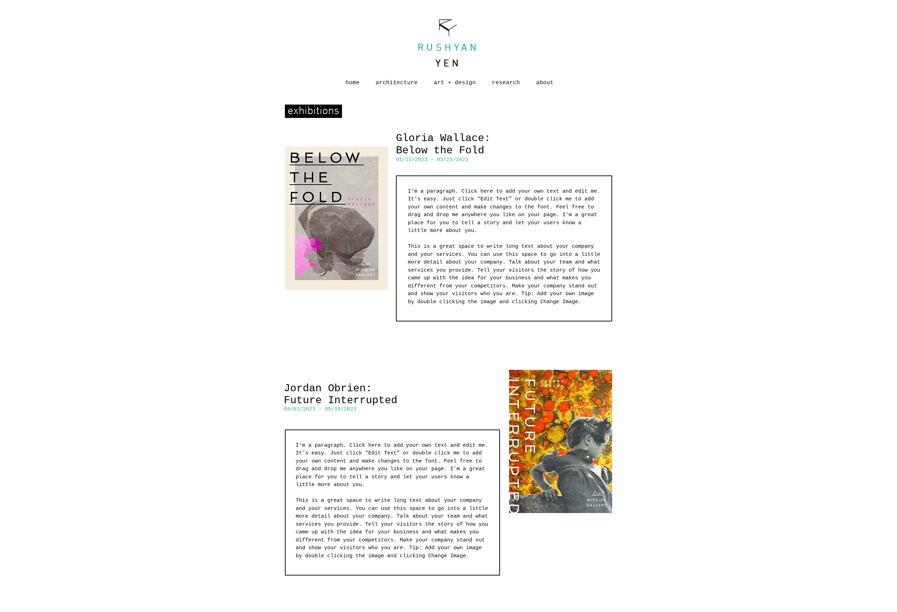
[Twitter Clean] (591, 582)
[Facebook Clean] (582, 582)
